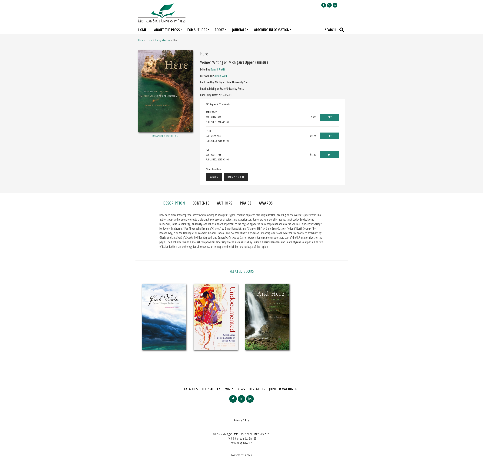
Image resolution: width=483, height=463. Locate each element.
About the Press (167, 29)
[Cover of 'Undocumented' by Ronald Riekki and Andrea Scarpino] (216, 317)
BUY (330, 117)
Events (229, 389)
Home (142, 29)
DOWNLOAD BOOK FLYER (165, 136)
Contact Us (257, 389)
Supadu (248, 455)
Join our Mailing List (284, 389)
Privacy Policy (241, 420)
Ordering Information (271, 29)
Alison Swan (221, 76)
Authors (224, 203)
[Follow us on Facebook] (323, 5)
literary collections (162, 40)
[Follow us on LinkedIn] (335, 5)
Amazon (214, 177)
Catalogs (191, 389)
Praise (245, 203)
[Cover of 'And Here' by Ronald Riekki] (267, 317)
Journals (239, 29)
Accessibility (211, 389)
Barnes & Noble (236, 177)
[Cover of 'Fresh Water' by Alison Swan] (164, 317)
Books (220, 29)
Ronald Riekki (218, 69)
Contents (201, 203)
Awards (266, 203)
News (241, 389)
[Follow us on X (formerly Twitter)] (329, 5)
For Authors (197, 29)
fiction (149, 40)
